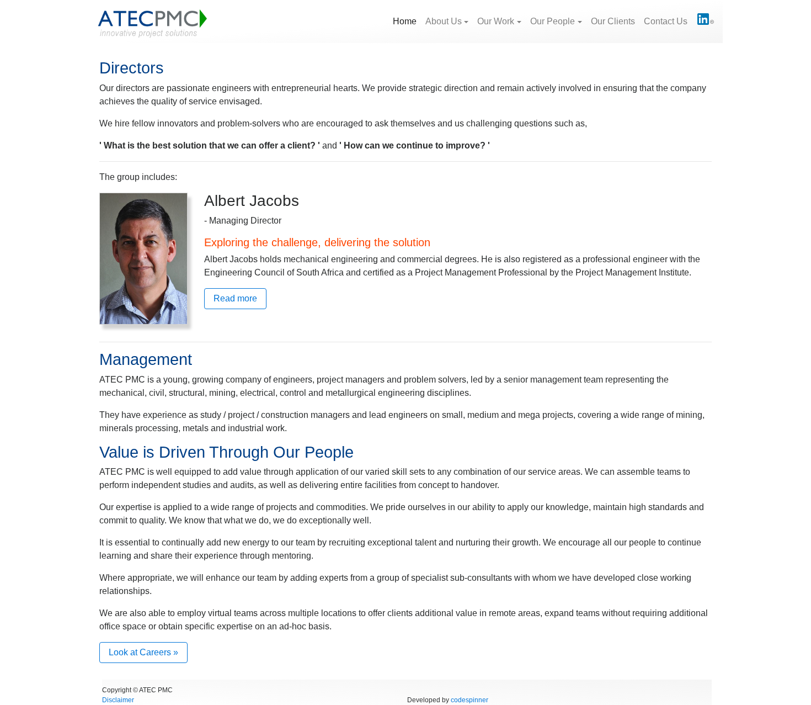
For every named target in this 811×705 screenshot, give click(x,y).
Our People (552, 21)
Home (407, 21)
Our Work (495, 21)
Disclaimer (118, 700)
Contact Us (665, 21)
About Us (443, 21)
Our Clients (613, 21)
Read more (235, 298)
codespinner (469, 700)
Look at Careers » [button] (143, 652)
